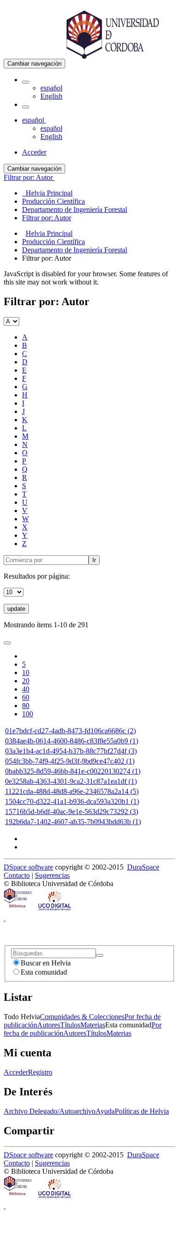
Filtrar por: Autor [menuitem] (46, 218)
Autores (48, 1025)
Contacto (17, 875)
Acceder (16, 1072)
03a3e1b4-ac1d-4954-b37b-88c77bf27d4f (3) (71, 751)
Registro (40, 1072)
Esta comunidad (44, 972)
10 (25, 672)
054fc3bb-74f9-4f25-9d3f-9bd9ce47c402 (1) (69, 761)
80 (25, 705)
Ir (94, 560)
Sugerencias (52, 875)
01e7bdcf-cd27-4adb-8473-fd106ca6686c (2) (70, 731)
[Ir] (99, 955)
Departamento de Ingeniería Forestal (74, 250)
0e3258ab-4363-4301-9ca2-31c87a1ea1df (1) (71, 781)
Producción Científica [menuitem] (53, 201)
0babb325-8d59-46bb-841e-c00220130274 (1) (72, 771)
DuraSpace (143, 867)
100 (27, 714)
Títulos (70, 1025)
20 (25, 681)
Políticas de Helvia (142, 1111)
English (51, 96)
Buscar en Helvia (46, 963)
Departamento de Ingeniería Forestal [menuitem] (74, 209)
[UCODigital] (55, 910)
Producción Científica (53, 241)
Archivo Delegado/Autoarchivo (49, 1111)
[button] (25, 82)
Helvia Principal (49, 233)
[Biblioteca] (18, 910)
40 (25, 689)
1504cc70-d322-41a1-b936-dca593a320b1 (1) (72, 801)
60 (25, 697)
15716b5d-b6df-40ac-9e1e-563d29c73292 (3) (71, 811)
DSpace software (28, 867)
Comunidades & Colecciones (82, 1017)
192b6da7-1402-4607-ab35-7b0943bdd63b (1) (73, 822)
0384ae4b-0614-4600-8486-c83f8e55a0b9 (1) (71, 741)
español (51, 88)
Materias (92, 1025)
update (16, 608)
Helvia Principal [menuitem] (47, 193)
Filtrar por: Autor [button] (29, 177)
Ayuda (105, 1111)
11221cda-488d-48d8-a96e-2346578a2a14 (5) (72, 791)
